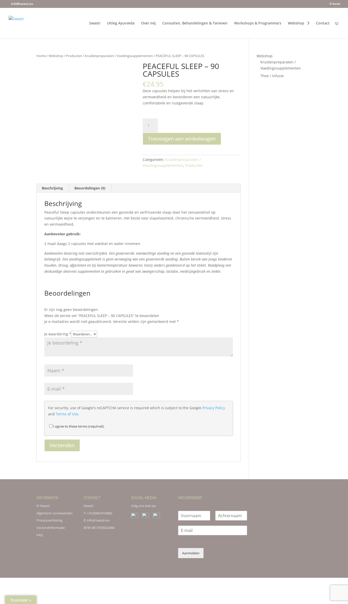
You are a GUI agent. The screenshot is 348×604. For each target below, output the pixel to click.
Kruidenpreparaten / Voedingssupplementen (119, 55)
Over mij (148, 23)
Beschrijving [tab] (52, 188)
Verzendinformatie (50, 527)
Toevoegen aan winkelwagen (182, 138)
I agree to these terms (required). (79, 426)
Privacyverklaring (49, 520)
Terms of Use (67, 413)
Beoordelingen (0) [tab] (89, 188)
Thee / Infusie (272, 75)
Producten (74, 55)
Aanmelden (190, 553)
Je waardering (57, 334)
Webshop (296, 23)
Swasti (94, 23)
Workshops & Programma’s (257, 23)
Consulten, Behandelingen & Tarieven (194, 23)
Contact (323, 23)
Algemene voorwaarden (54, 513)
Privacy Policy (213, 407)
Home (41, 55)
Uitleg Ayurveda (121, 23)
